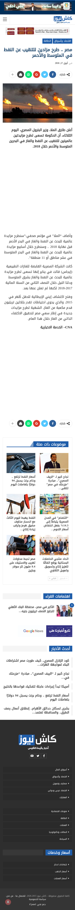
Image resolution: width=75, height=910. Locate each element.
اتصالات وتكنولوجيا (58, 832)
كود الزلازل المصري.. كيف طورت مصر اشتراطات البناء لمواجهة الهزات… (37, 662)
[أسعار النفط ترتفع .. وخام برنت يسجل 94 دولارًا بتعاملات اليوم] (21, 463)
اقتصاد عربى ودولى (57, 790)
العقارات (63, 797)
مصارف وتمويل (60, 784)
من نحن (9, 896)
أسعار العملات (60, 878)
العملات (63, 825)
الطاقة (47, 41)
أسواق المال (61, 770)
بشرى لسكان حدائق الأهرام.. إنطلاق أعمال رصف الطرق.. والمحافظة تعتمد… (36, 710)
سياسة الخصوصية (37, 899)
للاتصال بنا (20, 896)
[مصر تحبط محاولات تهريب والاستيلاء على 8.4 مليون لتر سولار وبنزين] (21, 545)
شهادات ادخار (60, 865)
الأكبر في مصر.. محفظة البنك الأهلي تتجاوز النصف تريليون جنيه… (31, 609)
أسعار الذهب (61, 871)
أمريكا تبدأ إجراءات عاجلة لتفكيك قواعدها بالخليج (36, 686)
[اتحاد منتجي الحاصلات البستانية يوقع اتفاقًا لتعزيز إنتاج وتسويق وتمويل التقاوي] (54, 545)
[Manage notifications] (8, 902)
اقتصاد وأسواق (62, 41)
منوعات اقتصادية (59, 811)
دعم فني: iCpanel (37, 904)
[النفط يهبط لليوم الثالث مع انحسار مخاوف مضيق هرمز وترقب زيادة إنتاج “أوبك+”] (21, 504)
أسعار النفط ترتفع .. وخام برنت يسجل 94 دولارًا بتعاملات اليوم (38, 697)
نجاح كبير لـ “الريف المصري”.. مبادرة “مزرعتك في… (39, 675)
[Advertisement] (37, 189)
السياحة (63, 839)
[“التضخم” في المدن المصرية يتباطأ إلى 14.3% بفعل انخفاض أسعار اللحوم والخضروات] (54, 504)
